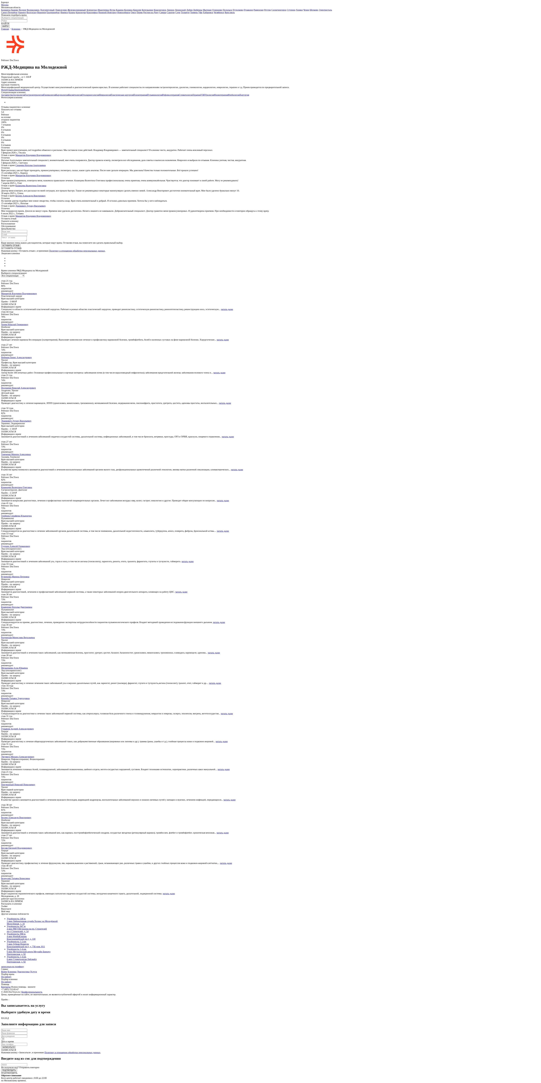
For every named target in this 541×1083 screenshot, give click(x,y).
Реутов (267, 10)
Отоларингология (90, 95)
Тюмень (194, 12)
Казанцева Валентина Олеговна (30, 185)
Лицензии (19, 90)
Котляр (16, 848)
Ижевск (64, 12)
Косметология (75, 95)
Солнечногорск (278, 10)
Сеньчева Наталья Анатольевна (30, 165)
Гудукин (15, 546)
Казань (71, 12)
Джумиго (17, 756)
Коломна (128, 10)
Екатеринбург (53, 12)
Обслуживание (8, 226)
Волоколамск (33, 10)
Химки (299, 10)
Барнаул (22, 12)
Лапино (170, 10)
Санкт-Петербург (9, 12)
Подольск (227, 10)
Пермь (140, 12)
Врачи (27, 90)
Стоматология (186, 95)
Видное (22, 10)
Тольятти (185, 12)
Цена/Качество (8, 229)
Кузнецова (15, 576)
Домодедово (61, 10)
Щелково (314, 10)
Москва (4, 5)
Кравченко (16, 607)
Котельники (147, 10)
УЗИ (202, 95)
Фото (3, 90)
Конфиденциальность (31, 992)
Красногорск (160, 10)
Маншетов (19, 293)
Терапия (196, 95)
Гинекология (49, 95)
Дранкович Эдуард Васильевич (30, 206)
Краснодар (81, 12)
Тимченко (16, 454)
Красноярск (92, 12)
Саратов (171, 12)
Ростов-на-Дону (151, 12)
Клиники (12, 971)
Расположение (8, 223)
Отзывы (10, 90)
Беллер (16, 817)
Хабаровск (208, 12)
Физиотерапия (221, 95)
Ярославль (230, 12)
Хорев (14, 324)
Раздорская (18, 637)
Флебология (234, 95)
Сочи (177, 12)
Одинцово (217, 10)
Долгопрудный (47, 10)
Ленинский (180, 10)
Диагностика (23, 971)
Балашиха (6, 10)
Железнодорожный (76, 10)
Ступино (291, 10)
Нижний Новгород (107, 12)
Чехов (306, 10)
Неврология (105, 95)
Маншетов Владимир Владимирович (33, 155)
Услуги (33, 971)
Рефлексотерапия (170, 95)
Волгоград (31, 12)
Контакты (6, 987)
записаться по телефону (12, 966)
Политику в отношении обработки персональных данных (77, 251)
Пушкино (248, 10)
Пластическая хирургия (122, 95)
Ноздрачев (18, 388)
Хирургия (244, 95)
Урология (209, 95)
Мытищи (207, 10)
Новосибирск (123, 12)
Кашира (120, 10)
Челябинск (219, 12)
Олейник (16, 516)
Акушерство (7, 95)
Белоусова (15, 878)
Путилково (238, 10)
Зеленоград (91, 10)
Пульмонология (154, 95)
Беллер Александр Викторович (30, 196)
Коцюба (15, 698)
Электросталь (325, 10)
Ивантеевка (103, 10)
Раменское (259, 10)
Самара (162, 12)
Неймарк (16, 357)
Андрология (19, 95)
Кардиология (62, 95)
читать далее (227, 309)
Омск (133, 12)
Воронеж (41, 12)
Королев (137, 10)
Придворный (18, 784)
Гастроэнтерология (34, 95)
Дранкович (16, 421)
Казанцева (16, 487)
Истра (112, 10)
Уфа (200, 12)
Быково (14, 10)
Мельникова (14, 668)
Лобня (189, 10)
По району (6, 977)
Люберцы (197, 10)
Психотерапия (140, 95)
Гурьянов (17, 729)
